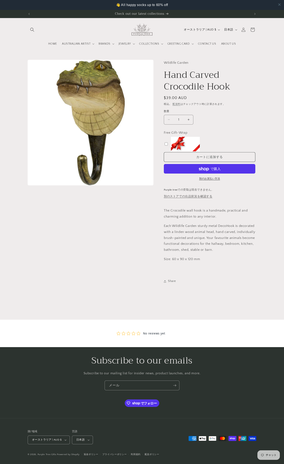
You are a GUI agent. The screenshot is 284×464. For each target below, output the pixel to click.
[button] (32, 29)
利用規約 (136, 454)
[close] (279, 4)
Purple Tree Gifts (47, 454)
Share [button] (172, 281)
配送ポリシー (152, 454)
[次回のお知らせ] (254, 14)
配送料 (176, 104)
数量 (166, 111)
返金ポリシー (91, 454)
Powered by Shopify (68, 454)
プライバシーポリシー (114, 454)
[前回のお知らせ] (29, 14)
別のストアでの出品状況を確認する (188, 196)
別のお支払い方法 (209, 179)
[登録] (174, 385)
